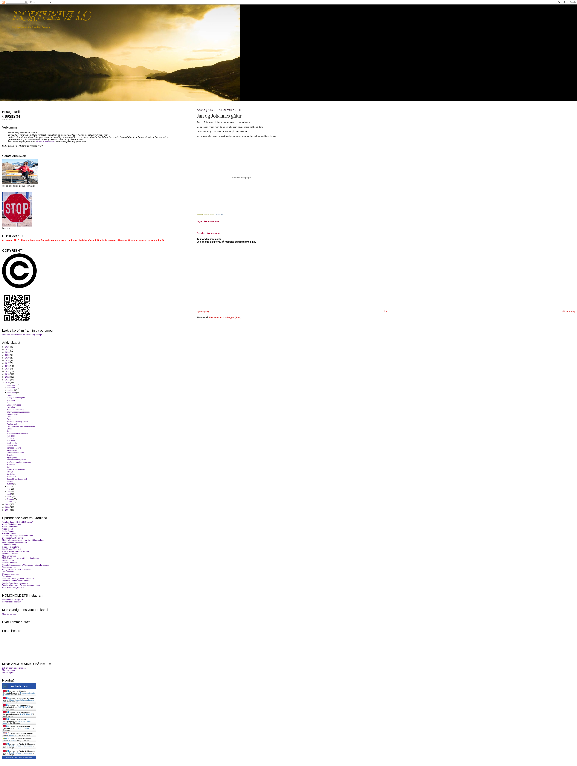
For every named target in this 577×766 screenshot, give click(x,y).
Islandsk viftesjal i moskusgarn (20, 746)
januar (10, 502)
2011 (7, 380)
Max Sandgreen (9, 556)
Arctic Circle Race (10, 526)
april (9, 494)
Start (386, 311)
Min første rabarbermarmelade (19, 462)
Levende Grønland (10, 554)
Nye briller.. (11, 474)
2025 (7, 347)
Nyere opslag (203, 311)
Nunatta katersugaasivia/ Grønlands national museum (25, 565)
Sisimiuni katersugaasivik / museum (18, 578)
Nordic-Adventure (9, 563)
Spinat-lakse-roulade (15, 453)
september (11, 393)
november (11, 388)
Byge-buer (11, 455)
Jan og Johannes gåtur (219, 116)
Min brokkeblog (8, 670)
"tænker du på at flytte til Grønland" (17, 522)
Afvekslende (12, 443)
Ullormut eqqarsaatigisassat (18, 412)
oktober (10, 390)
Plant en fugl (12, 424)
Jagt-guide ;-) (12, 436)
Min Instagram (8, 672)
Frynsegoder (12, 457)
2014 (7, 371)
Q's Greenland (8, 572)
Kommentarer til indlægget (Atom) (225, 317)
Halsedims (11, 465)
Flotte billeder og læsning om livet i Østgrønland (23, 540)
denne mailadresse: (45, 142)
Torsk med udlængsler (16, 469)
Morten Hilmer (8, 560)
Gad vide (12, 740)
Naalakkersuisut (9, 567)
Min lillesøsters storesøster (17, 433)
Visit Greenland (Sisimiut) (13, 587)
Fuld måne (11, 407)
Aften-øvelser (12, 450)
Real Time (18, 757)
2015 (7, 369)
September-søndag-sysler (17, 422)
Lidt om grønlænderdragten (14, 668)
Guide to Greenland (10, 547)
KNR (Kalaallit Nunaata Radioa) (15, 551)
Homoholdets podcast (11, 602)
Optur (9, 417)
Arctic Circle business (11, 524)
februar (10, 499)
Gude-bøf (12, 735)
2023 (7, 352)
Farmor (9, 395)
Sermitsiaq (6, 576)
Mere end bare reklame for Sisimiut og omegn (22, 335)
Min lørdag (11, 400)
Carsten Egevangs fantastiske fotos (17, 536)
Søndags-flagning (14, 448)
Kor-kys (10, 472)
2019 (7, 358)
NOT (8, 402)
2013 (7, 374)
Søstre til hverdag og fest (17, 479)
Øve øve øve (12, 445)
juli (8, 486)
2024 (7, 349)
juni (9, 489)
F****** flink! (11, 477)
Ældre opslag (568, 311)
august (10, 484)
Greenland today (9, 545)
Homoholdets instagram (12, 599)
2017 (7, 363)
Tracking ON (27, 757)
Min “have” (11, 441)
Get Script (9, 757)
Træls (9, 419)
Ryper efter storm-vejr (15, 410)
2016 (7, 366)
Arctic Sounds (8, 531)
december (11, 385)
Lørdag (9, 429)
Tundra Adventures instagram (15, 583)
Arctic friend (7, 529)
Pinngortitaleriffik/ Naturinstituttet (16, 569)
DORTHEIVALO (51, 15)
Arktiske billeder (9, 533)
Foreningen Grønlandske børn (15, 542)
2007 (7, 510)
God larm (10, 438)
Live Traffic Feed (19, 686)
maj (9, 491)
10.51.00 (219, 215)
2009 (7, 504)
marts (9, 497)
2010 (7, 382)
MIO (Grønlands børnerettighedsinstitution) (20, 558)
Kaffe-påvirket (12, 414)
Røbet (9, 431)
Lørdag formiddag (14, 405)
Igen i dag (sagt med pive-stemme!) (21, 426)
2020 (7, 355)
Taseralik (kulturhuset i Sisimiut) (16, 581)
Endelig (10, 481)
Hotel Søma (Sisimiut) (11, 549)
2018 (7, 360)
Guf (8, 467)
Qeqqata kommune (10, 574)
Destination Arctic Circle (12, 538)
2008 (7, 507)
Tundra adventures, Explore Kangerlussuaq (21, 585)
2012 (7, 377)
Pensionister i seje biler (16, 460)
